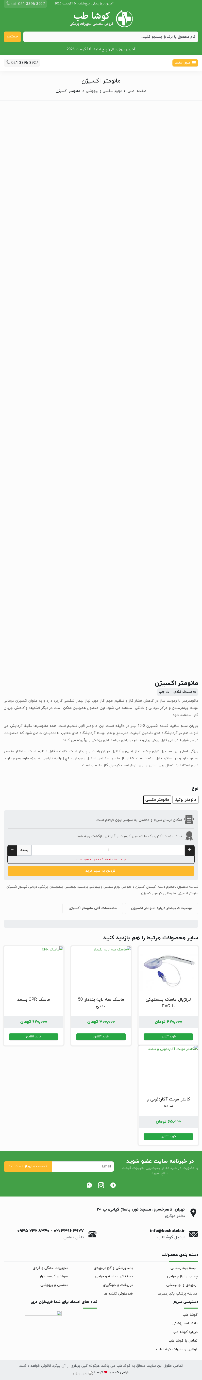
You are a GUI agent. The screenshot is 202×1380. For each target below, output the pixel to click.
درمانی (33, 887)
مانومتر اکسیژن (188, 893)
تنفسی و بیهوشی (54, 1285)
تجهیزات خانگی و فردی (50, 1268)
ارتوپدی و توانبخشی (182, 1285)
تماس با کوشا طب (183, 1340)
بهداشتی (70, 887)
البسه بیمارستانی (184, 1268)
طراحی (124, 1372)
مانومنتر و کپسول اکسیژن (158, 893)
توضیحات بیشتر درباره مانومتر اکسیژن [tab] (161, 908)
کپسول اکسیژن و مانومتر (139, 887)
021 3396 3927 (69, 1231)
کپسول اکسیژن (16, 887)
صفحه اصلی (137, 91)
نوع (195, 788)
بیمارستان (56, 887)
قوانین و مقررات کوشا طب (177, 1349)
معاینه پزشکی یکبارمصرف (178, 1293)
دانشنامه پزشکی (185, 1323)
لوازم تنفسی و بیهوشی (104, 91)
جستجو (12, 36)
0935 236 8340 (33, 1231)
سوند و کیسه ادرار (53, 1276)
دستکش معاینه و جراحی (114, 1276)
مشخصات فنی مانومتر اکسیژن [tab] (92, 908)
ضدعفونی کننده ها (118, 1293)
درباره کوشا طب (185, 1332)
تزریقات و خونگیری (118, 1285)
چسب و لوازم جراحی (182, 1276)
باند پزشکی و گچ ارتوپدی (113, 1268)
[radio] (185, 799)
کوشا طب (190, 1314)
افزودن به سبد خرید (101, 870)
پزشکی (43, 887)
